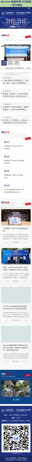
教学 (5, 202)
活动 (5, 374)
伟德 (5, 35)
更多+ (28, 37)
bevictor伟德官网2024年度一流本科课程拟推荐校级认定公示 (14, 191)
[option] (16, 23)
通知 (5, 132)
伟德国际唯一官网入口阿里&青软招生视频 (14, 162)
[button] (5, 21)
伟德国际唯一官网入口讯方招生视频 (13, 176)
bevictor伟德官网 (11, 458)
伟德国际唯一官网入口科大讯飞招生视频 (13, 147)
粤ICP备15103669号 (21, 460)
